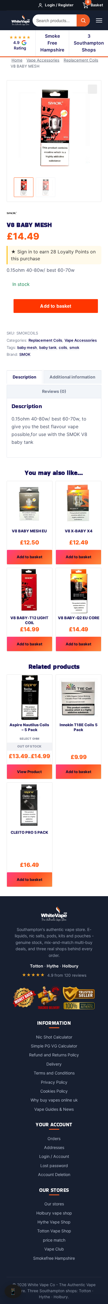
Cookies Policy (54, 1091)
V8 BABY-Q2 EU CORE (78, 617)
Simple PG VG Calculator (54, 1045)
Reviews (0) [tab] (54, 391)
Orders (54, 1138)
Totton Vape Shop (54, 1230)
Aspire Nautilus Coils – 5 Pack (29, 727)
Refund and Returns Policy (54, 1054)
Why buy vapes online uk (54, 1099)
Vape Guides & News (54, 1109)
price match (54, 1240)
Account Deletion (54, 1174)
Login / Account (54, 1156)
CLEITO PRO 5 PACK (29, 832)
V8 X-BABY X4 (78, 531)
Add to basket (55, 306)
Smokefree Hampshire (54, 1258)
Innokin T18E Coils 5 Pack (79, 727)
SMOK (25, 354)
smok (74, 347)
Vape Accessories (42, 60)
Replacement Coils (81, 60)
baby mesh (27, 347)
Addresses (54, 1147)
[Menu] (98, 20)
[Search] (83, 20)
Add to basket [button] (29, 557)
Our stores (54, 1203)
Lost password (54, 1165)
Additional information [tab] (72, 376)
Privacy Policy (54, 1082)
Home (17, 60)
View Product (29, 771)
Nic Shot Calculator (54, 1037)
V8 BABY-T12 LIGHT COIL (29, 620)
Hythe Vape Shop (54, 1221)
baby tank (47, 347)
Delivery (54, 1064)
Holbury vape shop (54, 1213)
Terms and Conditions (54, 1072)
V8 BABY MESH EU (29, 531)
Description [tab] (24, 376)
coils (63, 347)
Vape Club (54, 1248)
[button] (92, 89)
